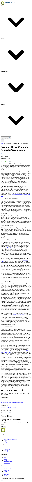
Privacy (5, 475)
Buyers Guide (7, 463)
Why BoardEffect (8, 468)
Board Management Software (10, 439)
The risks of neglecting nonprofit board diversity (12, 402)
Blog (5, 457)
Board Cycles (7, 451)
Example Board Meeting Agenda (8, 407)
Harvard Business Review (19, 314)
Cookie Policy (7, 474)
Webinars (6, 460)
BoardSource (10, 248)
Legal (5, 473)
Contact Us (6, 470)
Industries (6, 450)
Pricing (5, 442)
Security (5, 440)
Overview (6, 437)
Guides (5, 459)
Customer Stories (8, 461)
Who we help (7, 449)
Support (5, 471)
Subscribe (3, 426)
